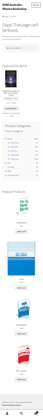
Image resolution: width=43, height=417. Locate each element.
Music (12, 167)
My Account (7, 413)
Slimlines (13, 151)
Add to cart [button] (21, 231)
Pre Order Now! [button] (11, 108)
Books (10, 139)
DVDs (9, 171)
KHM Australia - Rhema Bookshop (14, 7)
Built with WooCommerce (11, 405)
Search (21, 413)
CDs (9, 163)
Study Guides (14, 155)
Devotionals (14, 143)
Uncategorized (13, 175)
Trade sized (14, 159)
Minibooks (14, 147)
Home (6, 16)
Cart (33, 411)
